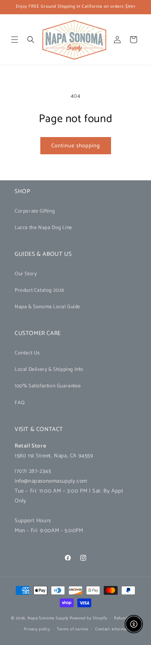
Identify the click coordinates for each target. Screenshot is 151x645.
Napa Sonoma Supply (48, 618)
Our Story (26, 274)
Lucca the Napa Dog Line (43, 228)
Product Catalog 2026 (40, 290)
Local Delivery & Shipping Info (49, 369)
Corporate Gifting (35, 211)
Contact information (114, 629)
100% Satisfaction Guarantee (48, 386)
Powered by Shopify (88, 618)
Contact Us (27, 353)
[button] (15, 40)
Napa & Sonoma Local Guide (47, 307)
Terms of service (72, 629)
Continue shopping (75, 145)
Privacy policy (37, 629)
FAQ (20, 403)
